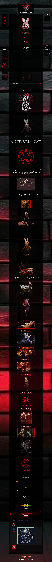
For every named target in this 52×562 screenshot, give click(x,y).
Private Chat (4, 62)
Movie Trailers (4, 21)
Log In (47, 17)
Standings (5, 73)
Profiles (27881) (4, 57)
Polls (4, 60)
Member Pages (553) (4, 56)
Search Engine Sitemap (26, 561)
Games (4, 64)
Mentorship (24, 45)
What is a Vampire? (5, 19)
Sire (26, 41)
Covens (5, 70)
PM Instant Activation (4, 77)
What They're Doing (4, 66)
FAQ (4, 71)
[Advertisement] (26, 2)
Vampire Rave (26, 559)
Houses (4, 69)
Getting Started (4, 50)
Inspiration (5, 23)
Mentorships (4, 63)
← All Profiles (26, 15)
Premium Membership (4, 76)
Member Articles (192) (4, 59)
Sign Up (47, 19)
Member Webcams (5, 55)
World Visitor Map (5, 52)
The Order (29, 45)
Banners (5, 24)
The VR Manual (4, 16)
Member (27, 42)
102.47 (27, 41)
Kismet (4, 53)
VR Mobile (4, 78)
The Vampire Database (4, 20)
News (4, 17)
